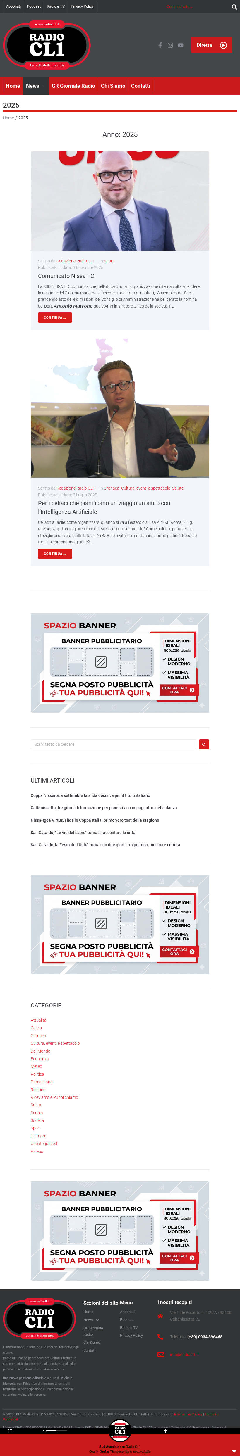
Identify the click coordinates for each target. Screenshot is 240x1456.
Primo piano (42, 1082)
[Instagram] (170, 45)
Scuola (37, 1112)
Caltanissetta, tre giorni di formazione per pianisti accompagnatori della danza (104, 807)
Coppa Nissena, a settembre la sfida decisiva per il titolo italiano (90, 795)
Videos (37, 1151)
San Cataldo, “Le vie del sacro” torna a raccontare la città (83, 832)
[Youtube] (181, 45)
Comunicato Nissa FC (66, 275)
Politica (37, 1074)
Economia (40, 1058)
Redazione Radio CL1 (75, 261)
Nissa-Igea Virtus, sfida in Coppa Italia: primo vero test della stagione (95, 820)
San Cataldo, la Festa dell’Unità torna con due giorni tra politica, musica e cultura (105, 844)
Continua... (55, 317)
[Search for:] (113, 744)
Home (8, 117)
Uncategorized (44, 1143)
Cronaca (111, 488)
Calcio (36, 1027)
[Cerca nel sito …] (198, 6)
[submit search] (233, 7)
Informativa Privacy (188, 1414)
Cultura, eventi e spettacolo (145, 488)
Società (37, 1120)
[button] (36, 86)
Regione (38, 1089)
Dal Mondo (40, 1051)
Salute (178, 488)
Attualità (39, 1020)
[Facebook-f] (160, 45)
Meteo (36, 1066)
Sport (109, 261)
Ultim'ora (39, 1136)
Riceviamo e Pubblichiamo (54, 1097)
